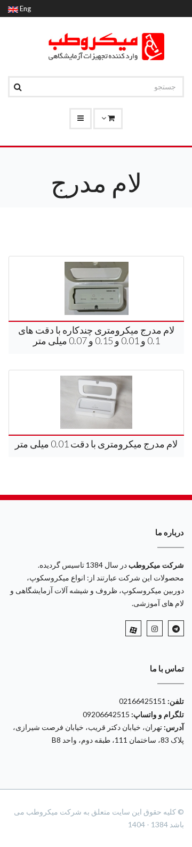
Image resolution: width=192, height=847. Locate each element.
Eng (24, 8)
